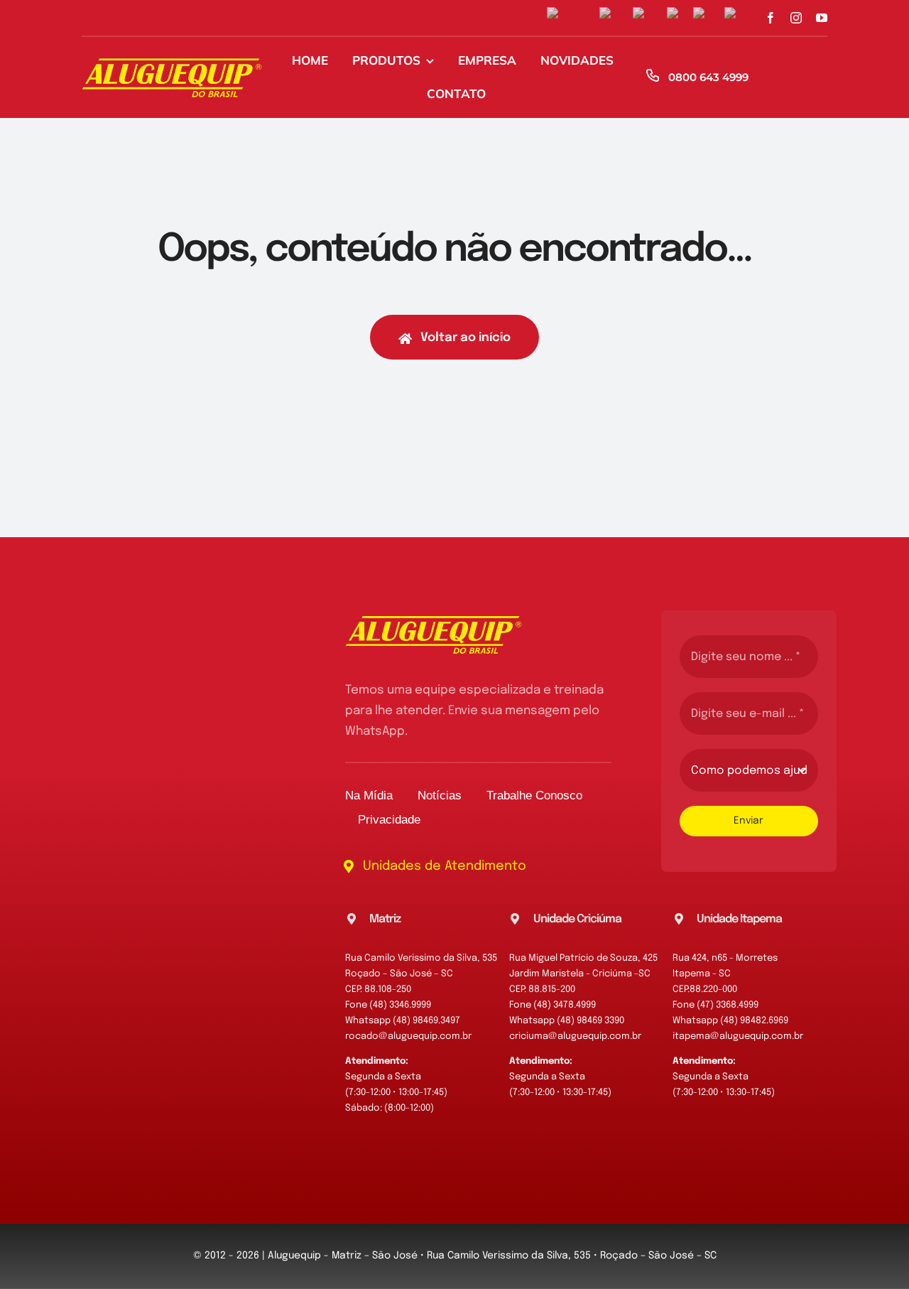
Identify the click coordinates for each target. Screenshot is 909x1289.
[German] (650, 17)
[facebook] (770, 17)
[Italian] (680, 17)
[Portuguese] (708, 17)
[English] (616, 17)
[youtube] (821, 17)
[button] (426, 919)
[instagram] (796, 17)
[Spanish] (741, 17)
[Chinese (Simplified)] (573, 17)
